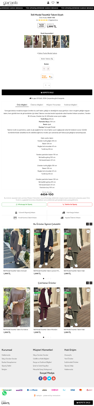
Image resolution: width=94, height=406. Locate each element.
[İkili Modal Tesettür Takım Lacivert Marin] (56, 41)
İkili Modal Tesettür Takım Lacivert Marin (47, 271)
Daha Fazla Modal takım (47, 53)
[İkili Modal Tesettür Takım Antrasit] (65, 41)
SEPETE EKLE (48, 92)
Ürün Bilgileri (22, 105)
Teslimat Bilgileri (70, 105)
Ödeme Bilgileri (36, 105)
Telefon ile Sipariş (71, 204)
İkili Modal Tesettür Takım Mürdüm (45, 330)
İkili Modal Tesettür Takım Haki (74, 271)
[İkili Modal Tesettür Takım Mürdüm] (37, 41)
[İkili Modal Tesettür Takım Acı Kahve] (28, 41)
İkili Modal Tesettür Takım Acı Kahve (15, 330)
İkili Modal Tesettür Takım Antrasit (15, 271)
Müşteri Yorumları (53, 105)
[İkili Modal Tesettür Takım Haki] (46, 41)
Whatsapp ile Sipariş (25, 204)
